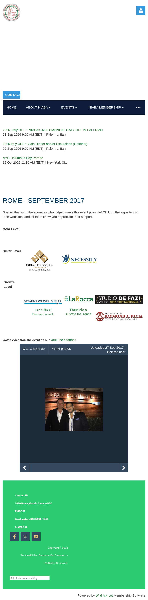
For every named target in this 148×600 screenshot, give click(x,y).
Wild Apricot (104, 595)
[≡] (138, 107)
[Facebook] (14, 536)
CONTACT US (15, 94)
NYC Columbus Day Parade (23, 158)
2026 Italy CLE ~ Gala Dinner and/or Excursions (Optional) (45, 144)
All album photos (35, 348)
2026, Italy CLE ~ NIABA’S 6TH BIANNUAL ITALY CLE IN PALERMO (53, 130)
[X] (25, 536)
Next (123, 467)
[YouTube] (36, 536)
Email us (22, 526)
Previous (24, 467)
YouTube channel (62, 340)
